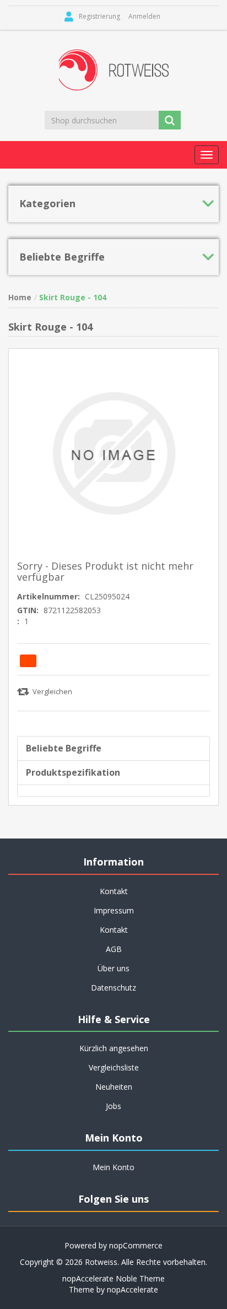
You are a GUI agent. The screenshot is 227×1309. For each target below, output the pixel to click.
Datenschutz (113, 987)
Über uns (113, 968)
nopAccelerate (132, 1289)
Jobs (113, 1106)
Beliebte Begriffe (63, 748)
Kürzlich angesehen (113, 1048)
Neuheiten (113, 1086)
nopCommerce (136, 1245)
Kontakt (114, 929)
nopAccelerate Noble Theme (113, 1278)
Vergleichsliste (114, 1067)
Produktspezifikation (73, 772)
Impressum (114, 910)
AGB (114, 949)
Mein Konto (113, 1167)
